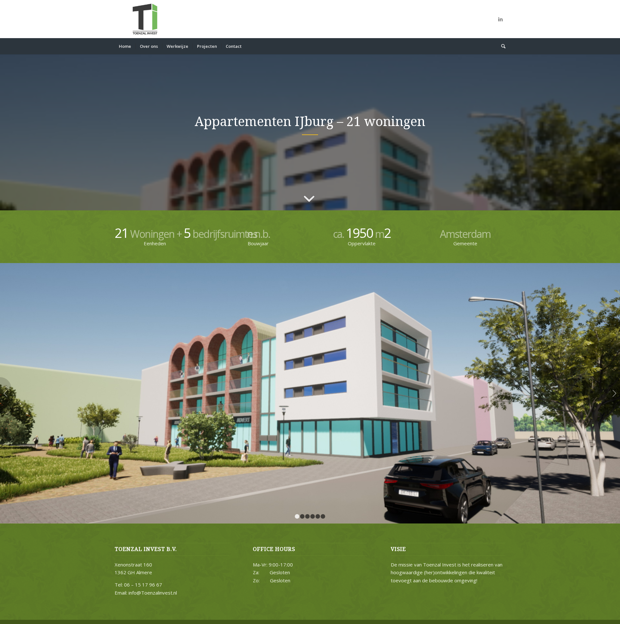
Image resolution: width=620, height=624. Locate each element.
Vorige (5, 393)
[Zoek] (501, 46)
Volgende (614, 393)
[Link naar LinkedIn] (500, 19)
